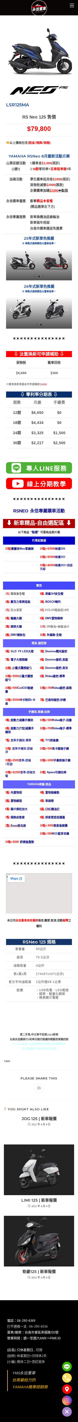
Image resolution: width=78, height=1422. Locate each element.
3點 (13, 792)
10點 (18, 667)
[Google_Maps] (67, 1389)
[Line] (67, 1366)
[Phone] (67, 1378)
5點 (13, 800)
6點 (51, 593)
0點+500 (55, 833)
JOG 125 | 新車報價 (39, 1118)
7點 (14, 825)
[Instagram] (67, 1400)
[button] (11, 261)
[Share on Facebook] (39, 1088)
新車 (41, 201)
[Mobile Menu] (72, 5)
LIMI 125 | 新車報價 (39, 1200)
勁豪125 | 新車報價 (39, 1271)
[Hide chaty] (67, 1412)
